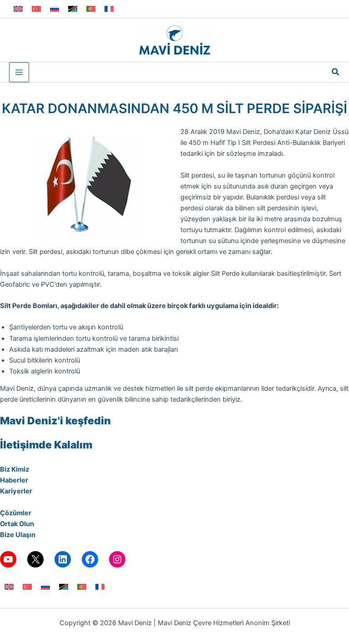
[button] (336, 72)
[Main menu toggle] (19, 72)
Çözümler (15, 513)
